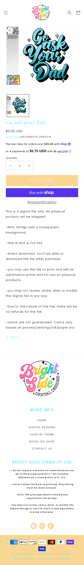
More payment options (42, 202)
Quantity (11, 158)
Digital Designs (42, 427)
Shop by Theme (42, 434)
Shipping (12, 136)
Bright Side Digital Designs (47, 554)
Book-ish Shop (42, 441)
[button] (6, 12)
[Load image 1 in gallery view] (18, 106)
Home (42, 420)
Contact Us (42, 448)
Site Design (24, 559)
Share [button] (14, 337)
